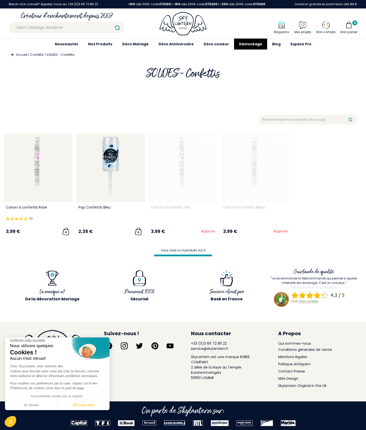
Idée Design (288, 378)
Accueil (21, 55)
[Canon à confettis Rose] (38, 167)
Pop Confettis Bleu (94, 207)
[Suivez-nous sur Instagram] (124, 346)
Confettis (37, 55)
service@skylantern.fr (209, 348)
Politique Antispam (294, 364)
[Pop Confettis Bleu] (110, 167)
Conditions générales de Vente (305, 349)
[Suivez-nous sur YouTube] (170, 346)
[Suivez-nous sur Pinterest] (155, 346)
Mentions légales (292, 356)
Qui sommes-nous (294, 343)
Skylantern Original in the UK (302, 385)
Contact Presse (291, 371)
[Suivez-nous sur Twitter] (139, 346)
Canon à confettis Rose (26, 207)
